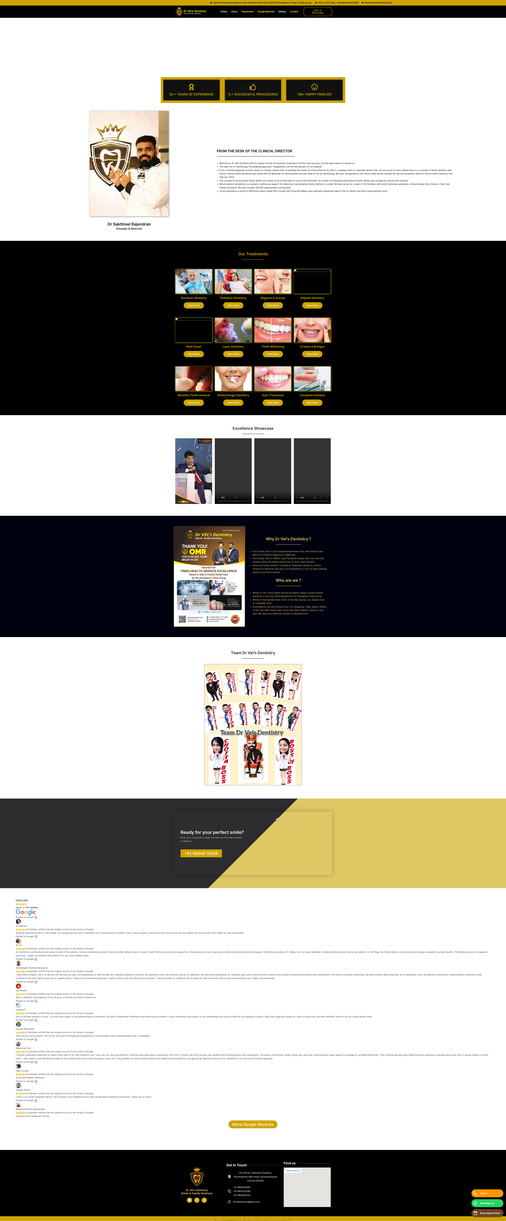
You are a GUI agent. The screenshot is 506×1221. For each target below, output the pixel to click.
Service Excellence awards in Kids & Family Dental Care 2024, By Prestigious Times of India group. (138, 2)
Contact (294, 11)
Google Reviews (266, 11)
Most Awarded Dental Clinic (254, 2)
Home (224, 11)
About (234, 11)
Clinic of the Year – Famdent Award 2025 (213, 2)
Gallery (282, 11)
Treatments (247, 11)
